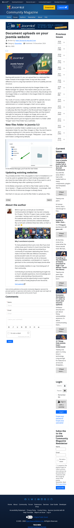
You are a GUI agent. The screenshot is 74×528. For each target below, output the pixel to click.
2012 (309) (59, 126)
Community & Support (45, 2)
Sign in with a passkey (62, 404)
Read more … (61, 193)
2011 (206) (59, 133)
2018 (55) (59, 88)
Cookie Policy (41, 510)
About (40, 17)
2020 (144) (59, 81)
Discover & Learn (30, 2)
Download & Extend (17, 2)
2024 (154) (59, 55)
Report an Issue (39, 512)
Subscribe (60, 488)
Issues (15, 17)
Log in (61, 412)
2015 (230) (59, 107)
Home (9, 17)
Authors (23, 17)
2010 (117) (59, 139)
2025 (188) (59, 49)
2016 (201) (59, 100)
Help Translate (28, 512)
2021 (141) (59, 75)
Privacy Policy (62, 484)
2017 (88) (59, 94)
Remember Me (62, 396)
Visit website (19, 284)
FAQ (46, 17)
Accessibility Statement (17, 510)
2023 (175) (59, 62)
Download (49, 7)
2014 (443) (59, 113)
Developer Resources (60, 2)
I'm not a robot (62, 460)
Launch (62, 7)
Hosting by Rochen (37, 527)
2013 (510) (59, 120)
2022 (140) (59, 68)
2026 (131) (59, 42)
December (18, 43)
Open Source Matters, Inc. (35, 521)
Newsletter (32, 17)
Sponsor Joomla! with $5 (56, 510)
